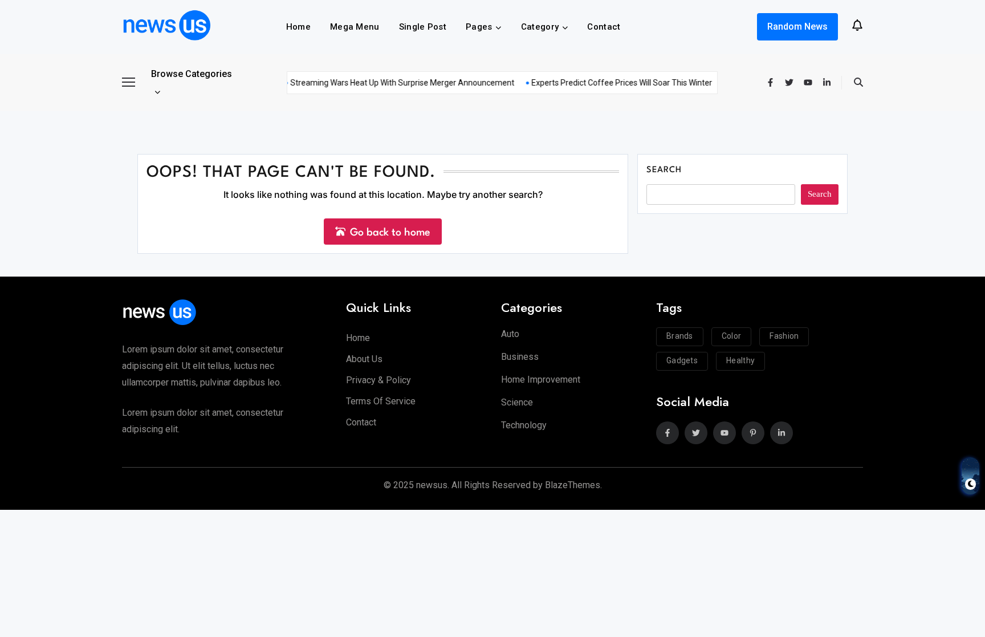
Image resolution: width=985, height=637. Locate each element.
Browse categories (191, 73)
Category (540, 27)
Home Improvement (540, 379)
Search (664, 170)
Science (517, 402)
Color (732, 335)
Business (520, 356)
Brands (679, 335)
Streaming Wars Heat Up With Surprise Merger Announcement (396, 82)
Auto (510, 333)
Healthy (740, 360)
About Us (364, 359)
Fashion (784, 335)
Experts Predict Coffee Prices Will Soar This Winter (615, 82)
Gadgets (682, 360)
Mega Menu (355, 27)
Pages (479, 27)
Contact (603, 27)
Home (298, 27)
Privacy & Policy (378, 380)
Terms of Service (381, 401)
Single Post (422, 27)
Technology (524, 425)
